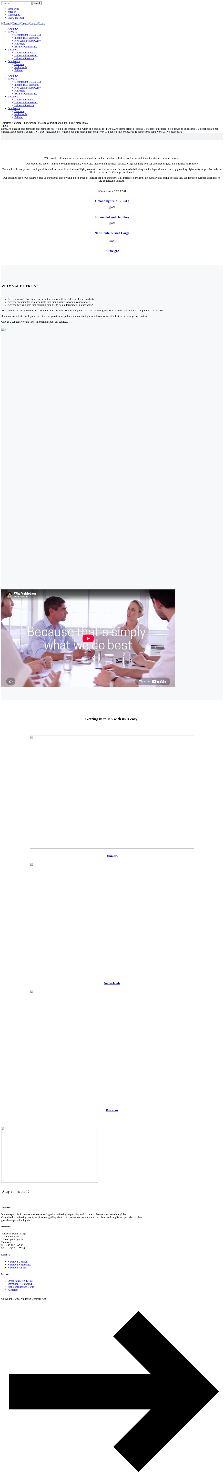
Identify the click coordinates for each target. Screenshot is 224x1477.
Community (14, 14)
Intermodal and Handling (112, 217)
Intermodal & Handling (20, 1283)
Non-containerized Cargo (21, 1286)
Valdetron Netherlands (19, 1264)
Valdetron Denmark (18, 1261)
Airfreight (112, 251)
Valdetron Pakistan (17, 1267)
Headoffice (13, 8)
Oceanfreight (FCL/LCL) (112, 201)
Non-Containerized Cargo (112, 233)
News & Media (16, 17)
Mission (12, 11)
